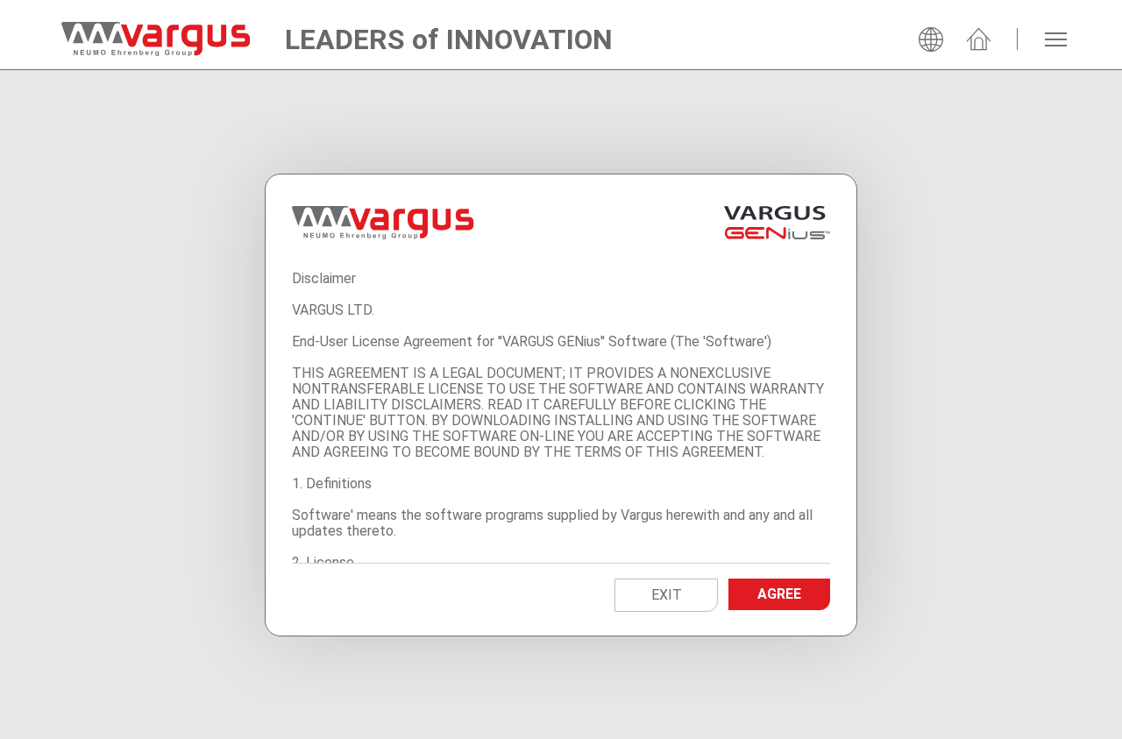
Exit (666, 594)
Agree (779, 594)
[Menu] (1055, 39)
